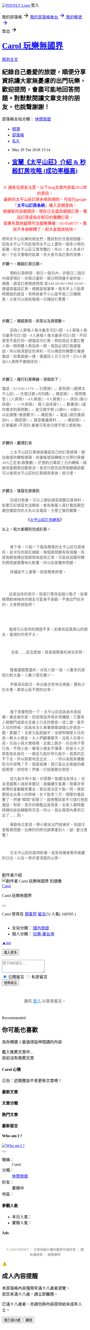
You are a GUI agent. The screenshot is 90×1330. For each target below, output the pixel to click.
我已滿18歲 (12, 1320)
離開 (29, 1320)
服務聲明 (54, 1254)
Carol (6, 886)
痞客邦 (31, 914)
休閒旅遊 (43, 119)
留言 (42, 914)
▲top (6, 943)
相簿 (16, 129)
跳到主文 (10, 59)
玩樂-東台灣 (43, 934)
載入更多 (10, 952)
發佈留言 (10, 983)
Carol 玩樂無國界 (32, 45)
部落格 (18, 135)
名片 (16, 141)
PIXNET (23, 1249)
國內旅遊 (41, 928)
